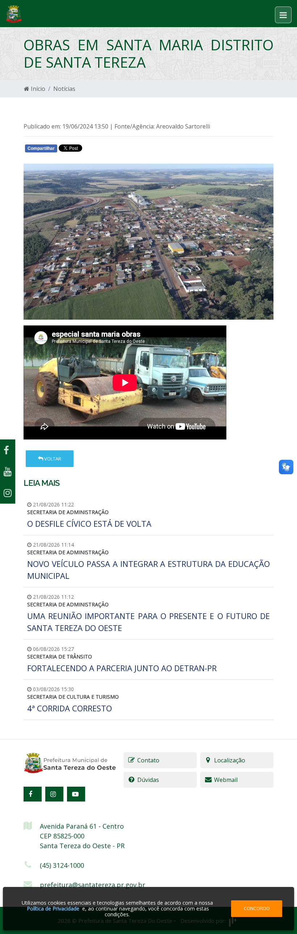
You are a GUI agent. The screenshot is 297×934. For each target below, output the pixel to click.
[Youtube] (7, 471)
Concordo (257, 908)
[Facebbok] (33, 794)
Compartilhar (41, 148)
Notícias (64, 89)
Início (37, 89)
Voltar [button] (52, 458)
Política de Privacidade (53, 908)
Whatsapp (109, 149)
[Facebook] (7, 450)
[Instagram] (7, 493)
